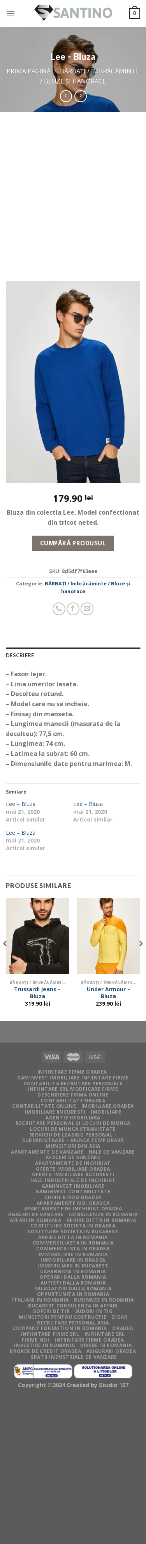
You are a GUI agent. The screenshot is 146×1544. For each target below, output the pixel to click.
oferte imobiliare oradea (73, 1169)
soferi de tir (51, 1311)
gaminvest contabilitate (72, 1191)
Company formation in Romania (60, 1328)
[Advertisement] (73, 188)
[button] (73, 383)
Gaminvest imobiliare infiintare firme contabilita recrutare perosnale (73, 1080)
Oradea (122, 1328)
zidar (119, 1317)
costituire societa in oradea (72, 1225)
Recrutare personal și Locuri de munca (73, 1123)
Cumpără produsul (73, 543)
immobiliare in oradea (73, 1260)
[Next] (140, 958)
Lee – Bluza (20, 804)
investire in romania (44, 1345)
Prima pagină (29, 71)
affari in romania (35, 1220)
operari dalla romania (73, 1277)
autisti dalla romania (73, 1282)
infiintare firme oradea (72, 1072)
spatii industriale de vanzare (74, 1357)
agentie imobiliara (73, 1117)
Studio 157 (113, 1385)
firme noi (35, 1340)
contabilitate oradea (72, 1100)
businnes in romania (104, 1300)
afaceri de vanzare (73, 1157)
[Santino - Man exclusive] (73, 14)
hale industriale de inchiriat (73, 1180)
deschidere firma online (72, 1094)
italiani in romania (40, 1300)
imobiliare (106, 1112)
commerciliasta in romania (73, 1242)
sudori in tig (94, 1311)
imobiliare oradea (107, 1106)
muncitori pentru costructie (63, 1317)
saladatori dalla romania (73, 1288)
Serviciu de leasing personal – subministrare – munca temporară (73, 1137)
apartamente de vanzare (47, 1152)
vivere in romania (106, 1345)
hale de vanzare (112, 1152)
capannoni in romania (73, 1271)
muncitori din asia (73, 1146)
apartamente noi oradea (73, 1203)
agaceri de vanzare (35, 1214)
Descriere (20, 655)
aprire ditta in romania (73, 1237)
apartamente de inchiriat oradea (73, 1208)
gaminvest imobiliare (73, 1186)
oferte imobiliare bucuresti (73, 1174)
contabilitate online (44, 1106)
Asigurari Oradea (111, 1351)
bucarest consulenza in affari (73, 1305)
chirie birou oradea (73, 1197)
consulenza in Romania (103, 1214)
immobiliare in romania (73, 1254)
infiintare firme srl (50, 1334)
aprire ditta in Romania (101, 1220)
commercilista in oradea (72, 1248)
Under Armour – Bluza (108, 992)
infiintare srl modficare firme (73, 1089)
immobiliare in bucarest (72, 1265)
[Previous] (5, 958)
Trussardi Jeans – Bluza (37, 992)
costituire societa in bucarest (73, 1231)
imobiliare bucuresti (55, 1112)
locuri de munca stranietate (73, 1129)
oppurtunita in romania (73, 1294)
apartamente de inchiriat (73, 1163)
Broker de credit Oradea (45, 1351)
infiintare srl (104, 1334)
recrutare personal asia (73, 1322)
